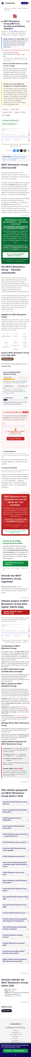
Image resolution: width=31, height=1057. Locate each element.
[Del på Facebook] (14, 150)
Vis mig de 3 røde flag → (15, 438)
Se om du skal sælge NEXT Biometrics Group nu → (15, 255)
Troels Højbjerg (14, 31)
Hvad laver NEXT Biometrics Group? (14, 913)
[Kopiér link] (28, 150)
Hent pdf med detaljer (16, 995)
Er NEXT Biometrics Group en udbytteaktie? (12, 819)
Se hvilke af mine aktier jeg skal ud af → (14, 563)
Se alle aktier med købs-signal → (11, 120)
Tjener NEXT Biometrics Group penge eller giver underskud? (14, 928)
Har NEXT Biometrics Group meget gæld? (14, 944)
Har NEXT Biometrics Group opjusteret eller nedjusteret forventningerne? (15, 920)
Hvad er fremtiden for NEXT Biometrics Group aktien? (15, 881)
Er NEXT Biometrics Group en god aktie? (13, 873)
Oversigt (6, 8)
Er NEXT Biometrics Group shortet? (14, 856)
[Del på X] (21, 150)
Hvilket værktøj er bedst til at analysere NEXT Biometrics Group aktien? (15, 960)
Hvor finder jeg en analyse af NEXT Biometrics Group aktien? (14, 952)
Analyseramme (5, 31)
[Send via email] (24, 150)
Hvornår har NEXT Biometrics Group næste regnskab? (14, 849)
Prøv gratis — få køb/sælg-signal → (15, 1050)
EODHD (12, 33)
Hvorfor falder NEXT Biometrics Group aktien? (15, 889)
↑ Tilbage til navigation (24, 215)
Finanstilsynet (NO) (6, 35)
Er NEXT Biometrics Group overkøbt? (14, 842)
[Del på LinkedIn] (17, 150)
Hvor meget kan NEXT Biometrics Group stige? (15, 897)
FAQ (9, 159)
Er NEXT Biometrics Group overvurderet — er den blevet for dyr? (15, 835)
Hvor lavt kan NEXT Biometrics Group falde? (14, 906)
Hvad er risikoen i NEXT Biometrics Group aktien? (14, 827)
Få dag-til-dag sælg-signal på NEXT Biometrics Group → (16, 531)
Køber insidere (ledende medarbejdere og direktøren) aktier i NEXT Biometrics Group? (15, 864)
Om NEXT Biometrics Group (13, 158)
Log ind (24, 3)
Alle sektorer (7, 1010)
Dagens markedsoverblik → (10, 124)
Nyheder (14, 159)
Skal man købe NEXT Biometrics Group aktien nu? (15, 803)
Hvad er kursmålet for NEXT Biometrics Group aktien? (15, 811)
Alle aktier (13, 8)
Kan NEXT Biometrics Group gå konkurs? (13, 936)
